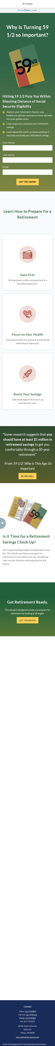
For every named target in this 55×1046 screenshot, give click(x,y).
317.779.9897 (30, 1011)
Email (5, 167)
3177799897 (31, 1018)
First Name (9, 142)
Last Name (8, 155)
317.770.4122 (31, 1015)
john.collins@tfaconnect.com (27, 1037)
